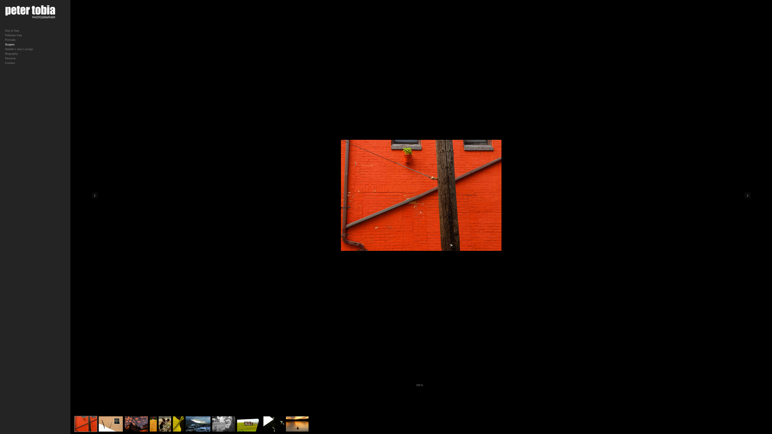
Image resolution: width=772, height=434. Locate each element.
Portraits (10, 39)
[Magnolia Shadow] (178, 424)
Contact (10, 62)
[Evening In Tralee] (198, 424)
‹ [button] (95, 195)
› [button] (747, 195)
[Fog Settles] (224, 424)
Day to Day (12, 30)
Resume (10, 58)
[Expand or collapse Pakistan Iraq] (24, 35)
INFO (419, 385)
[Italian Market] (85, 424)
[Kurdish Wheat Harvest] (164, 424)
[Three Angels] (273, 424)
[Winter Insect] (110, 424)
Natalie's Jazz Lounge (19, 49)
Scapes (9, 44)
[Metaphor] (249, 424)
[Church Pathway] (153, 424)
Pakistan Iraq (13, 35)
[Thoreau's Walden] (297, 424)
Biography (11, 53)
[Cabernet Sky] (136, 424)
